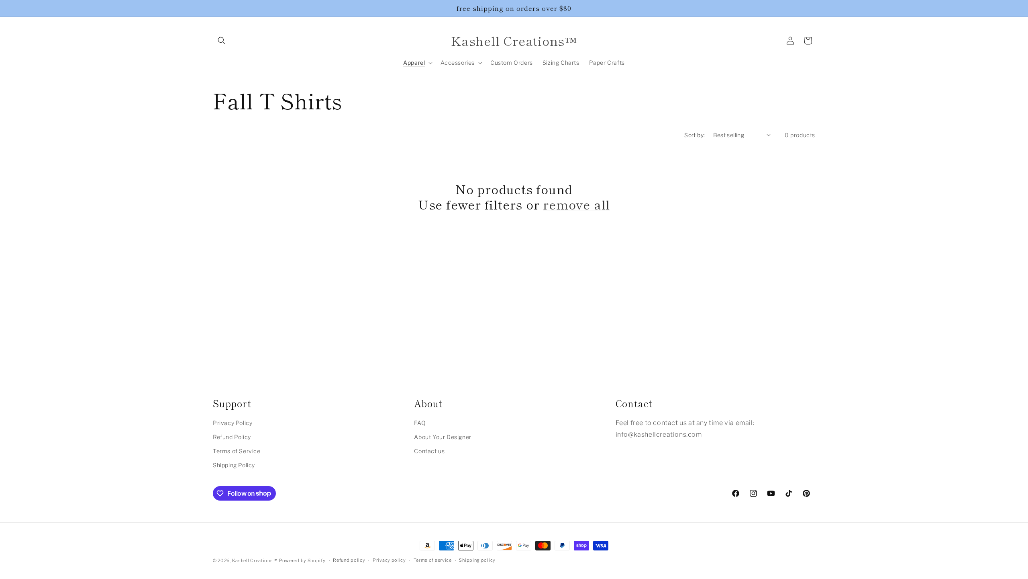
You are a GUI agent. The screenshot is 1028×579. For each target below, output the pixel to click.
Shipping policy (477, 560)
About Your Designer (442, 436)
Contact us (429, 451)
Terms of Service (237, 451)
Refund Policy (232, 436)
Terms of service (433, 560)
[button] (221, 40)
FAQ (420, 422)
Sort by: (694, 134)
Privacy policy (389, 560)
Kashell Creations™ (255, 560)
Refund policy (349, 560)
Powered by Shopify (302, 560)
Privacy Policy (232, 422)
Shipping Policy (234, 465)
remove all (576, 204)
